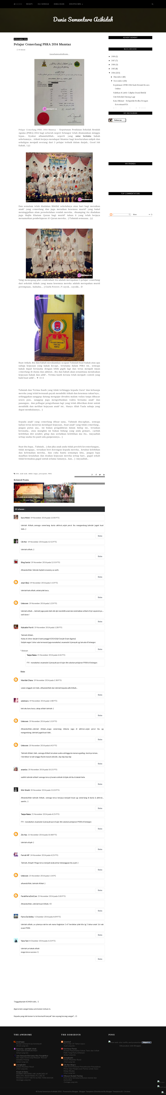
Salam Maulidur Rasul (25, 1067)
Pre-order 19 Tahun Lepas (74, 1044)
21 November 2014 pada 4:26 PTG (51, 655)
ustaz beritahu (83, 136)
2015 (113, 68)
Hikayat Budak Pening (73, 1076)
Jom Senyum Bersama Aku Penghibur (32, 1056)
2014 (17, 474)
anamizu (24, 769)
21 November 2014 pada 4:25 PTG (45, 814)
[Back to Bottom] (164, 1093)
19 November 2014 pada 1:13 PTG (44, 583)
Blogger (137, 1046)
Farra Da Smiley (27, 917)
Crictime (127, 1091)
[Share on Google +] (92, 475)
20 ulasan (22, 50)
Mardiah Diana (27, 680)
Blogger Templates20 (114, 1091)
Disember (118, 77)
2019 (113, 56)
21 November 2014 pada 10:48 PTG (42, 835)
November (118, 81)
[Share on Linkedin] (104, 475)
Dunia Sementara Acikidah (83, 19)
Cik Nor (24, 542)
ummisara (25, 701)
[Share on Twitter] (100, 475)
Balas (100, 536)
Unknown (24, 603)
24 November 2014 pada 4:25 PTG (44, 855)
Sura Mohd (25, 518)
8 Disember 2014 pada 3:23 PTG (42, 941)
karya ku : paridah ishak (26, 1049)
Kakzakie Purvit (27, 627)
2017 (113, 60)
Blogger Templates (86, 1091)
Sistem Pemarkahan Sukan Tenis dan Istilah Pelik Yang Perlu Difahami (81, 1052)
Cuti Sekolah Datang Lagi (124, 97)
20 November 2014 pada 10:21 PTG (42, 769)
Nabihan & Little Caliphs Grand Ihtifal (129, 93)
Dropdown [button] (75, 4)
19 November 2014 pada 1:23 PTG (43, 603)
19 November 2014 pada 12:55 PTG (45, 562)
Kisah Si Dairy (22, 1072)
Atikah (30, 474)
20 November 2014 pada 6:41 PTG (43, 745)
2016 (113, 64)
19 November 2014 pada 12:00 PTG (44, 518)
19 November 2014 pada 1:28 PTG (48, 627)
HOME (19, 4)
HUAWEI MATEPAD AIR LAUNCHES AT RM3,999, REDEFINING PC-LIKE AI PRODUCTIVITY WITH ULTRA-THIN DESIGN (34, 1076)
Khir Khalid (25, 790)
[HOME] (161, 1082)
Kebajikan (59, 4)
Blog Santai (25, 562)
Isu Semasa (43, 4)
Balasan (25, 651)
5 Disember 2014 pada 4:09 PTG (48, 917)
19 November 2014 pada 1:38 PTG (48, 680)
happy (36, 474)
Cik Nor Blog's (70, 1065)
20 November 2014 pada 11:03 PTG (45, 790)
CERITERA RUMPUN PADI (26, 1051)
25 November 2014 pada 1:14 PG (42, 876)
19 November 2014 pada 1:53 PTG (43, 721)
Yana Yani (25, 941)
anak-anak (24, 474)
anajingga (20, 1042)
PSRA (50, 474)
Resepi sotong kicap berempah (29, 1044)
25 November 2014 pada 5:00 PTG (52, 896)
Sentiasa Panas (70, 1049)
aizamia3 (67, 1042)
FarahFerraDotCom (29, 896)
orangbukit (21, 1065)
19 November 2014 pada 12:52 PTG (42, 542)
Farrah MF (25, 855)
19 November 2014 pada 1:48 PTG (43, 701)
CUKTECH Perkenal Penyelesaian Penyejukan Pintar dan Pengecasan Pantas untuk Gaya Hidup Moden (82, 1069)
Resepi (29, 4)
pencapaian (43, 474)
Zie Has (24, 835)
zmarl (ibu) (25, 583)
